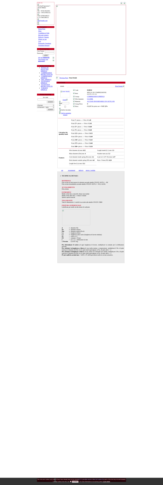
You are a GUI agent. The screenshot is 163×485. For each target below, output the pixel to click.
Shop (39, 31)
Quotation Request (43, 45)
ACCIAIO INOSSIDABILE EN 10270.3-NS (101, 101)
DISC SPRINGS (46, 79)
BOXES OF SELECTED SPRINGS (45, 69)
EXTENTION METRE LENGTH (47, 85)
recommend (71, 170)
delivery (81, 170)
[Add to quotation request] (65, 115)
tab (62, 170)
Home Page (41, 29)
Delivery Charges (43, 37)
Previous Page (64, 78)
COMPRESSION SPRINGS (46, 77)
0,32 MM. (90, 99)
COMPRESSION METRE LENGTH (47, 73)
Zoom (64, 100)
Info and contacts (43, 35)
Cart (39, 41)
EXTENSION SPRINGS (45, 82)
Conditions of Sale (43, 33)
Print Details (119, 86)
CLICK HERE (106, 481)
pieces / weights (90, 170)
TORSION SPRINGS (44, 89)
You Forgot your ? (43, 60)
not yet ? (44, 57)
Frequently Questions (44, 43)
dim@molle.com (42, 20)
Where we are (42, 39)
